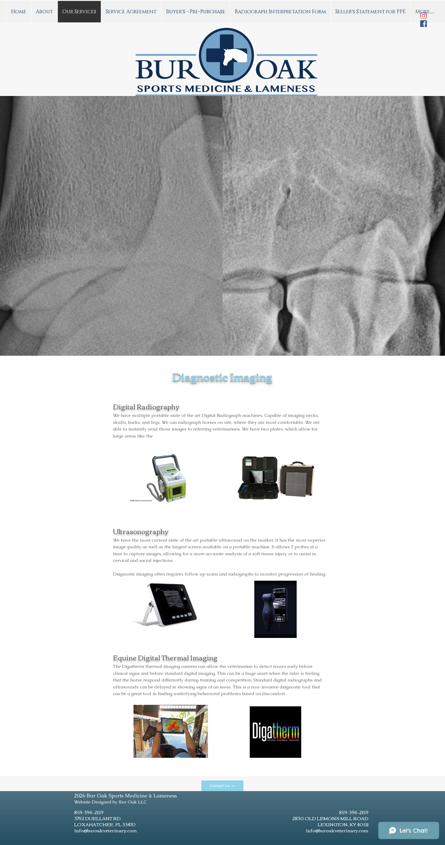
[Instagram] (423, 15)
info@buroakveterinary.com (105, 830)
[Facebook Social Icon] (423, 23)
